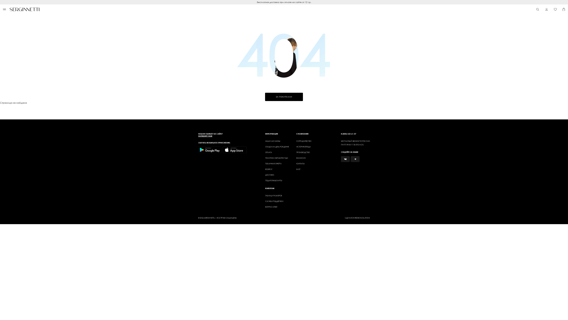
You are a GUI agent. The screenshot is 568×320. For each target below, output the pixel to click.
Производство (303, 152)
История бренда (303, 147)
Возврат (268, 169)
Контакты (300, 164)
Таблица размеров (273, 196)
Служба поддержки (274, 201)
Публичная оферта (273, 164)
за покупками (284, 97)
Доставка (269, 175)
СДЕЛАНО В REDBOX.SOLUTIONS (357, 218)
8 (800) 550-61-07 (348, 134)
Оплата (268, 152)
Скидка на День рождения (277, 147)
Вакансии (301, 158)
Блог (298, 169)
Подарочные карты (273, 180)
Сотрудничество (303, 141)
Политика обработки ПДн (276, 158)
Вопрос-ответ (271, 207)
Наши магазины (272, 141)
